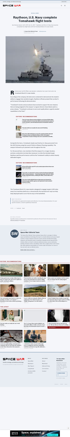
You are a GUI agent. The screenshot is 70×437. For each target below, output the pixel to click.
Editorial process (42, 31)
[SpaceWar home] (12, 5)
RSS (64, 378)
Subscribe (64, 1)
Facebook (19, 208)
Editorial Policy (46, 366)
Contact (44, 371)
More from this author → (28, 249)
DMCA (66, 384)
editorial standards (14, 220)
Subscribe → (61, 373)
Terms (61, 384)
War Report (31, 366)
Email (23, 208)
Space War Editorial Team (31, 31)
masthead (23, 220)
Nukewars (30, 363)
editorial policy (35, 247)
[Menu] (65, 5)
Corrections (45, 368)
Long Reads (31, 368)
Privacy (56, 384)
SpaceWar (30, 361)
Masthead (44, 363)
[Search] (61, 5)
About (43, 361)
